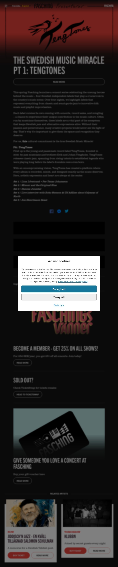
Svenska (16, 5)
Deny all (59, 297)
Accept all (59, 289)
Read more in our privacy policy (73, 281)
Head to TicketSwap (28, 394)
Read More (59, 81)
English (25, 5)
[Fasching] (108, 6)
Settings (59, 305)
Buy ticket (19, 555)
